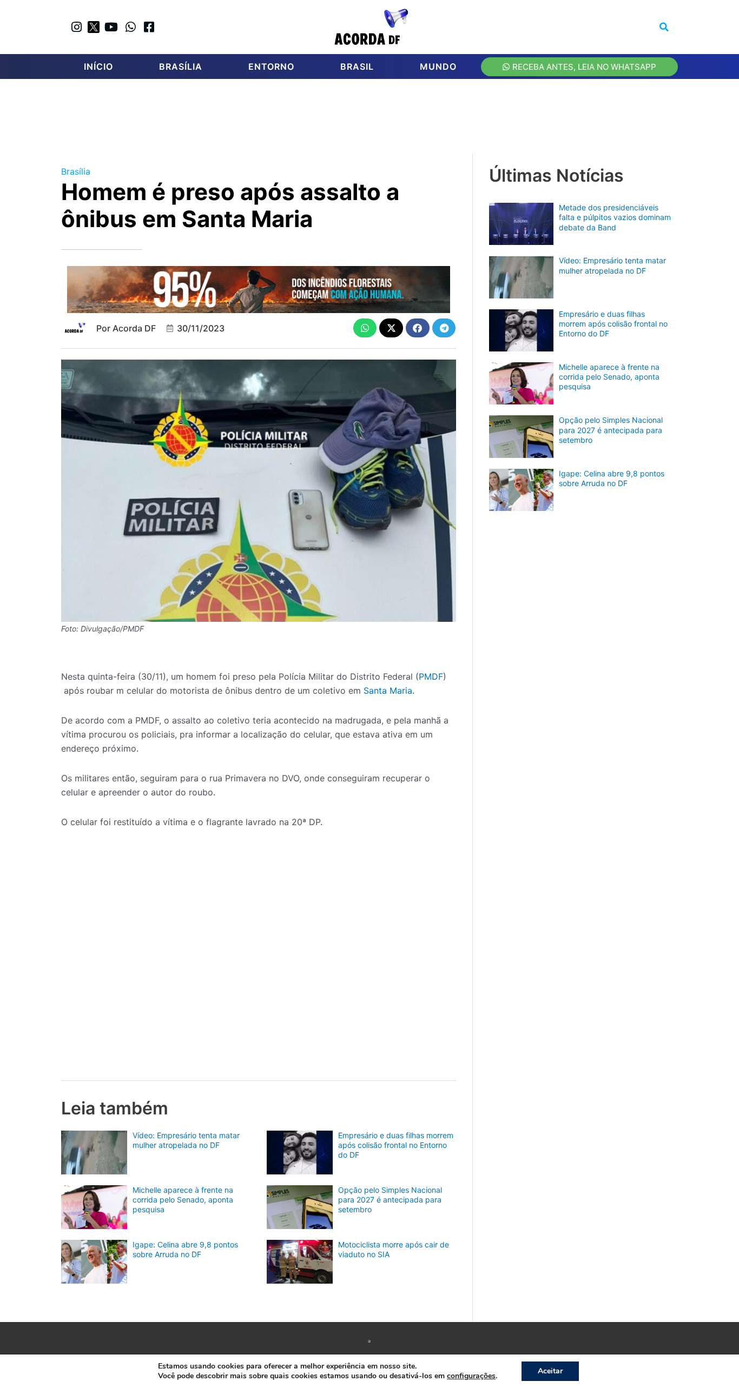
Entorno (271, 66)
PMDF (431, 676)
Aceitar (550, 1371)
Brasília (180, 66)
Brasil (357, 66)
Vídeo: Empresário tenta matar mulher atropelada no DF (186, 1140)
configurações (471, 1376)
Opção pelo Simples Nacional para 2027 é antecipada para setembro (390, 1199)
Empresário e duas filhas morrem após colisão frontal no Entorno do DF (395, 1145)
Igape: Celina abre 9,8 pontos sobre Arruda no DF (185, 1249)
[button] (664, 27)
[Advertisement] (375, 119)
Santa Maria (388, 690)
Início (98, 66)
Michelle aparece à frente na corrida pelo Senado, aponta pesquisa (183, 1199)
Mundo (438, 66)
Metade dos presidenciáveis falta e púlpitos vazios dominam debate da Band (615, 217)
